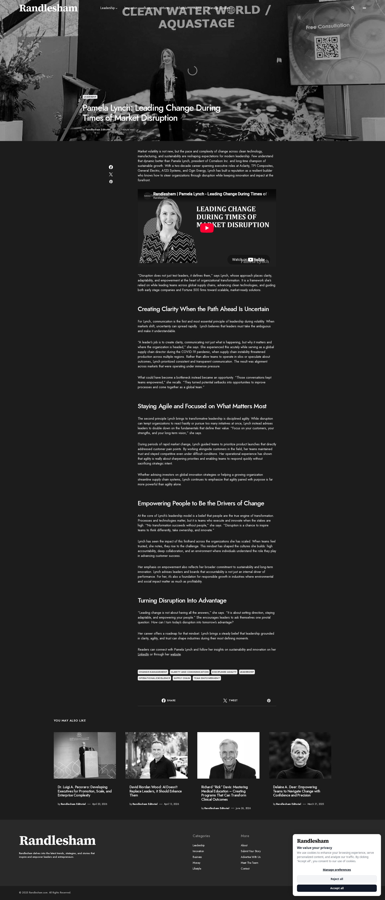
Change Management (153, 671)
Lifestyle (197, 869)
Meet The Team (249, 863)
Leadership (90, 96)
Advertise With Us (250, 857)
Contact (245, 869)
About (244, 845)
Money (196, 863)
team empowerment (207, 678)
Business (197, 857)
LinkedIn (143, 654)
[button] (353, 8)
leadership (247, 671)
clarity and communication (190, 671)
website (175, 654)
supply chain (182, 678)
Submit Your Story (250, 851)
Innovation (198, 851)
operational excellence (154, 678)
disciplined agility (224, 671)
